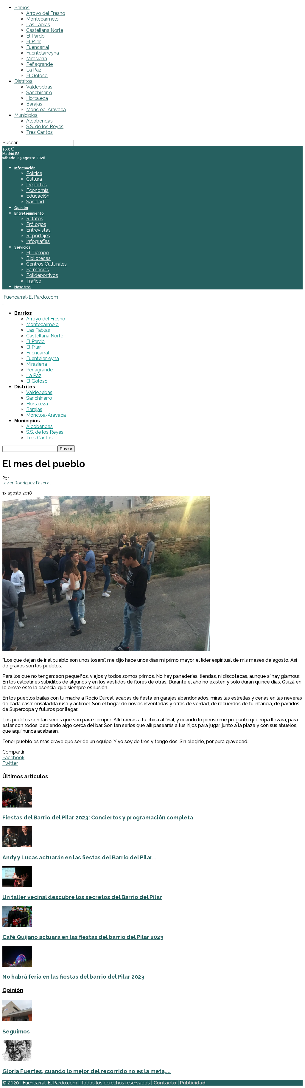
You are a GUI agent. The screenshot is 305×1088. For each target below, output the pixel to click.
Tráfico (33, 281)
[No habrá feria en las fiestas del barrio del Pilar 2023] (17, 965)
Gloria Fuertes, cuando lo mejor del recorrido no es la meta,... (86, 1071)
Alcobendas (39, 121)
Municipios (26, 115)
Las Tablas (38, 24)
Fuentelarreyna (42, 53)
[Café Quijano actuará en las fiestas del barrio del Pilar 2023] (17, 925)
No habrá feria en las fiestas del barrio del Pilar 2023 (73, 976)
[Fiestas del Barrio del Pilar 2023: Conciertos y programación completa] (17, 806)
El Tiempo (37, 252)
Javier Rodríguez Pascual (26, 483)
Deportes (36, 184)
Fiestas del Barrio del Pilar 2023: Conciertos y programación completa (97, 817)
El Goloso (37, 75)
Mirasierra (36, 58)
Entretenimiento (29, 213)
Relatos (34, 218)
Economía (37, 190)
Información (24, 168)
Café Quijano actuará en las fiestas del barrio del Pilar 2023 (83, 937)
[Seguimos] (17, 1019)
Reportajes (38, 235)
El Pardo (35, 36)
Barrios (21, 7)
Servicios (22, 247)
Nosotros (22, 287)
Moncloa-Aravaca (46, 109)
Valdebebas (39, 87)
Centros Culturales (46, 264)
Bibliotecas (38, 258)
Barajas (34, 104)
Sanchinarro (39, 92)
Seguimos (16, 1031)
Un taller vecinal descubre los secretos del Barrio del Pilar (82, 897)
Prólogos (36, 224)
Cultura (34, 179)
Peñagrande (39, 64)
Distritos (23, 81)
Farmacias (37, 269)
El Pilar (33, 41)
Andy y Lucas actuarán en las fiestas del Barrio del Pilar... (79, 857)
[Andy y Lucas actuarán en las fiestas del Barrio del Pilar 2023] (17, 845)
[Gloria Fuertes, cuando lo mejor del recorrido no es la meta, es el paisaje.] (17, 1059)
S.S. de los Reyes (44, 126)
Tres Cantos (39, 132)
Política (34, 173)
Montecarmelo (42, 19)
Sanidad (35, 201)
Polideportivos (42, 275)
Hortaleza (37, 98)
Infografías (38, 241)
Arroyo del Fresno (45, 13)
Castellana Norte (44, 30)
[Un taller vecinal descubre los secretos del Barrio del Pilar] (17, 885)
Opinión (21, 208)
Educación (37, 196)
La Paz (33, 70)
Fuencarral (37, 47)
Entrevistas (38, 230)
